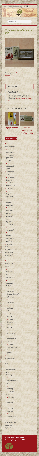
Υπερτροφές (10, 230)
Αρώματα (10, 302)
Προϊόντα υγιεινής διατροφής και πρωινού (10, 216)
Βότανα (10, 174)
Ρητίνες (10, 389)
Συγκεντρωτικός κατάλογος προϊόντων (10, 425)
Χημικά (11, 397)
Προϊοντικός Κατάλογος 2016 (14, 7)
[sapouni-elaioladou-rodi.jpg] (19, 52)
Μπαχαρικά (10, 152)
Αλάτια (10, 160)
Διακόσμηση (11, 417)
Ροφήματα (10, 172)
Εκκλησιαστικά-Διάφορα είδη (10, 361)
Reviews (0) (12, 86)
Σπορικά (10, 224)
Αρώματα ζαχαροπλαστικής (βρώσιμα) (13, 294)
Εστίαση (10, 403)
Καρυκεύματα (10, 147)
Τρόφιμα (10, 188)
